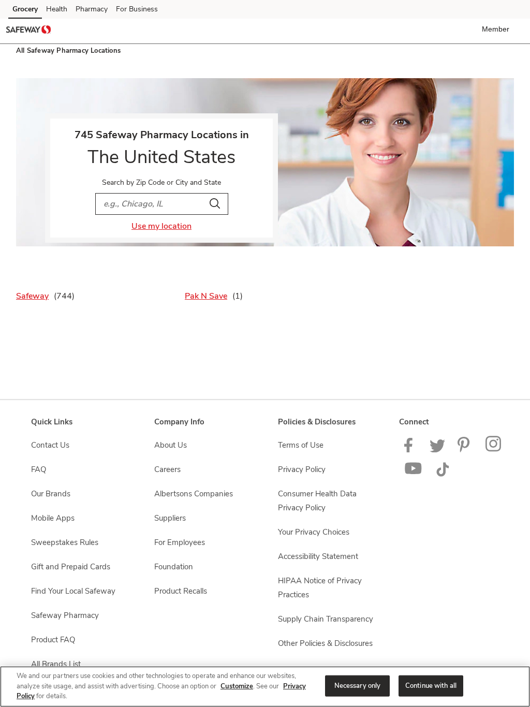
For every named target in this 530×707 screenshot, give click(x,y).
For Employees (179, 542)
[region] (265, 686)
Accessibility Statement (318, 556)
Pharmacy (92, 9)
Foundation (173, 567)
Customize (236, 686)
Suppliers (170, 518)
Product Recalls (180, 591)
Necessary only (357, 685)
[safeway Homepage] (28, 31)
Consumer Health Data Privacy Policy (317, 501)
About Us (170, 445)
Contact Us (50, 445)
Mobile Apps (53, 518)
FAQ (38, 469)
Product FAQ (53, 640)
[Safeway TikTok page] (442, 474)
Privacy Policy (302, 469)
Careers (167, 469)
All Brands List (56, 664)
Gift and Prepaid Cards (70, 567)
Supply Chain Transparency (325, 619)
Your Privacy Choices (313, 532)
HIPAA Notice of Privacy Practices (320, 588)
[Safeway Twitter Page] (437, 450)
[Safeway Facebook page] (411, 450)
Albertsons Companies (193, 494)
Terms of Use (300, 445)
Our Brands (50, 494)
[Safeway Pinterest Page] (465, 450)
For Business (137, 9)
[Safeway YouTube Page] (413, 474)
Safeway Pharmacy (65, 615)
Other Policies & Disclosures (325, 643)
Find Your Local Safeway (73, 591)
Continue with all (431, 685)
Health (56, 9)
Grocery (25, 9)
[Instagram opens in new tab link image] (494, 450)
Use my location (161, 226)
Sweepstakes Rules (64, 542)
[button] (498, 29)
